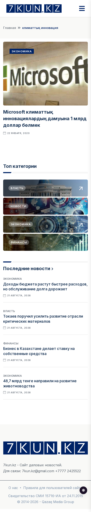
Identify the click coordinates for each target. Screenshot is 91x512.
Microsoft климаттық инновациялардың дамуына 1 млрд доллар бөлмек (45, 118)
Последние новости (26, 268)
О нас (13, 488)
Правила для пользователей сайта (53, 488)
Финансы (10, 343)
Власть (9, 311)
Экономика (22, 51)
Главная (9, 28)
